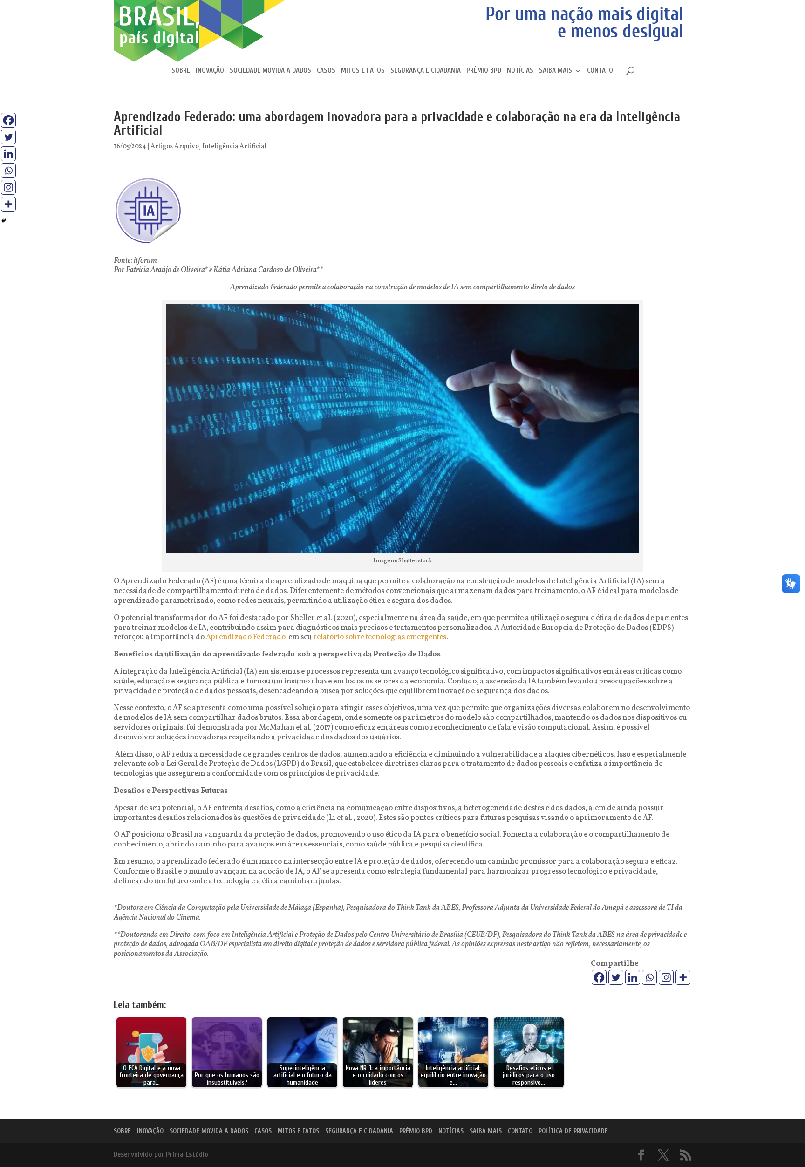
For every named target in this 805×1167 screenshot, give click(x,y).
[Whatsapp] (649, 977)
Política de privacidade (573, 1131)
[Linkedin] (632, 977)
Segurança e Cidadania (425, 71)
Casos (326, 71)
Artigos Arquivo (174, 146)
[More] (682, 977)
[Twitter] (615, 977)
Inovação (210, 71)
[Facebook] (599, 977)
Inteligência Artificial (234, 146)
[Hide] (3, 221)
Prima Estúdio (187, 1154)
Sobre (180, 71)
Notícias (520, 71)
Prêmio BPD (483, 71)
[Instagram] (666, 977)
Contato (600, 71)
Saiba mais (555, 71)
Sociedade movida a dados (270, 71)
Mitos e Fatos (363, 71)
